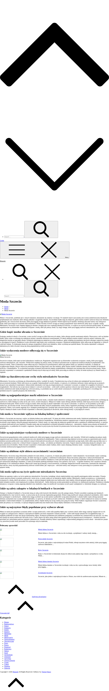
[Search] (36, 279)
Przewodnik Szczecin (45, 539)
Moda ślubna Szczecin (45, 529)
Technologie (8, 655)
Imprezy (7, 632)
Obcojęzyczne (9, 641)
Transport (7, 657)
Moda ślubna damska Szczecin (48, 561)
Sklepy (6, 651)
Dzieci (6, 626)
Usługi (6, 664)
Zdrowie (7, 668)
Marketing (7, 634)
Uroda (6, 662)
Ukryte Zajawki (9, 660)
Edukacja (7, 628)
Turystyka (7, 659)
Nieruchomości (9, 639)
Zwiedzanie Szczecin (45, 573)
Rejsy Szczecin (43, 550)
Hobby (6, 630)
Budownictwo (9, 624)
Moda (6, 636)
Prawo (6, 645)
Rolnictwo (7, 649)
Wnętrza (7, 666)
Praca (6, 643)
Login (2, 240)
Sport (6, 653)
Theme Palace (46, 672)
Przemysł (7, 647)
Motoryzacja (8, 637)
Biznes (6, 622)
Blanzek (3, 261)
